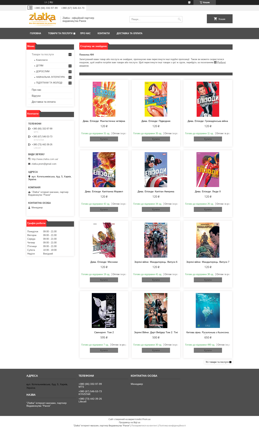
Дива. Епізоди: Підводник (155, 121)
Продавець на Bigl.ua (129, 422)
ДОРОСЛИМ (43, 71)
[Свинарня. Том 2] (104, 310)
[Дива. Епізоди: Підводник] (156, 99)
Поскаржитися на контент (144, 425)
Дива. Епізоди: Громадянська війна (208, 121)
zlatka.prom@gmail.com (44, 164)
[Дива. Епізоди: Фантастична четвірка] (104, 99)
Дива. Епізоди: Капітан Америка (156, 191)
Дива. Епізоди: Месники (104, 261)
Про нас (85, 33)
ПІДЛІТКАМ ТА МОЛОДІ (49, 82)
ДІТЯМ (39, 65)
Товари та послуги (60, 33)
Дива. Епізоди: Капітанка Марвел (104, 191)
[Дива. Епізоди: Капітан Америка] (156, 169)
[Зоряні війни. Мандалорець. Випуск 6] (156, 240)
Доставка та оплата (129, 33)
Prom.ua (146, 419)
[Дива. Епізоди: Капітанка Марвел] (104, 169)
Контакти (104, 33)
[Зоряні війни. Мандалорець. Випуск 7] (207, 240)
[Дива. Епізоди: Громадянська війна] (207, 99)
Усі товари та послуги (217, 362)
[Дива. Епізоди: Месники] (104, 240)
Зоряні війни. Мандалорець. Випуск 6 (155, 261)
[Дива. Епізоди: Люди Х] (207, 169)
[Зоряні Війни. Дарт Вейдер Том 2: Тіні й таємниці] (156, 310)
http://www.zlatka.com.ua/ (45, 159)
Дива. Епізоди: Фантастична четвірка (104, 121)
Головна (35, 33)
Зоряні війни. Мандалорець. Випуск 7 (207, 261)
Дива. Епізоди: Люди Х (208, 191)
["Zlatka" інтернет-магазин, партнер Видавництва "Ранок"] (42, 19)
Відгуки (36, 95)
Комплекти (42, 60)
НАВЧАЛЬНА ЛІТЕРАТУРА (50, 77)
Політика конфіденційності (172, 425)
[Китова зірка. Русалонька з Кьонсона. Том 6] (207, 310)
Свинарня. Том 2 (104, 332)
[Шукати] (179, 19)
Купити (104, 139)
